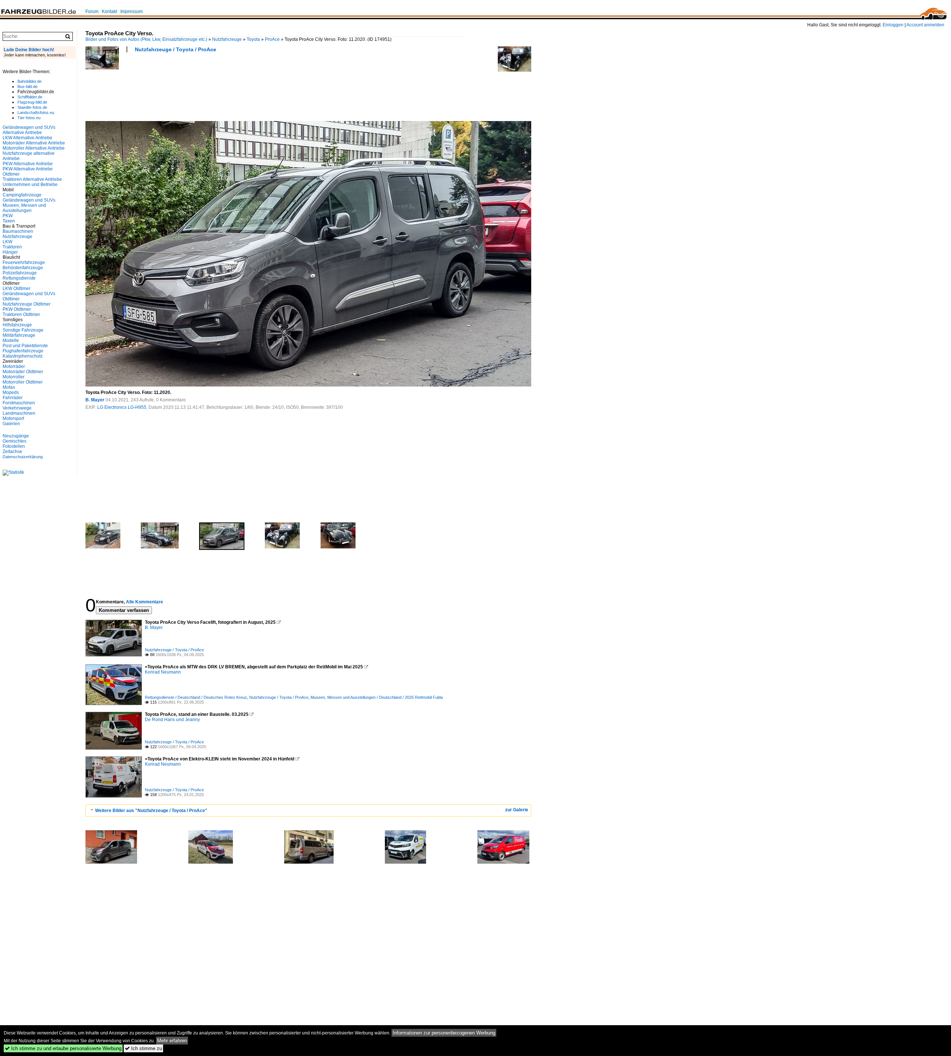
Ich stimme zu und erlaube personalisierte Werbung (63, 1048)
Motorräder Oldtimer (23, 371)
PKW (8, 215)
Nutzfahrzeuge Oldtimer (27, 304)
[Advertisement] (220, 89)
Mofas (9, 387)
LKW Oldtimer (16, 288)
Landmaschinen (19, 413)
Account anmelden (925, 24)
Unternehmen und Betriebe (30, 184)
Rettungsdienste (19, 278)
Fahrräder (13, 397)
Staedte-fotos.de (32, 107)
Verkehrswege (17, 408)
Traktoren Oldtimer (21, 314)
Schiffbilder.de (29, 97)
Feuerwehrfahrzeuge (24, 262)
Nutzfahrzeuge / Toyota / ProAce (175, 49)
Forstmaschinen (19, 402)
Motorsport (13, 418)
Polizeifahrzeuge (20, 273)
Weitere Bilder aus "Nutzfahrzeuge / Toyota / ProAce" (151, 810)
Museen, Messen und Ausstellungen (24, 208)
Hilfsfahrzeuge (17, 324)
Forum (91, 11)
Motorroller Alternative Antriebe (34, 148)
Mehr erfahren (172, 1040)
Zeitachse (12, 451)
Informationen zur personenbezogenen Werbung (444, 1033)
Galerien (11, 423)
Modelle (11, 340)
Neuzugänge (16, 436)
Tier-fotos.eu (28, 117)
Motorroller (14, 376)
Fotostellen (14, 446)
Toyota (253, 39)
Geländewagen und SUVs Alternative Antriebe (29, 130)
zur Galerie (516, 809)
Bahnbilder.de (29, 81)
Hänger (10, 252)
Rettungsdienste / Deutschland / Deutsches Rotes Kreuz (196, 697)
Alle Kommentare (144, 601)
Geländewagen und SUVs (29, 200)
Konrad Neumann (163, 672)
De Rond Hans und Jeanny (172, 719)
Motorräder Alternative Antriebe (34, 143)
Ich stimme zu (143, 1048)
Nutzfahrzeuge (227, 39)
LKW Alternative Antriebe (27, 137)
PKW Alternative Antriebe (28, 163)
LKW (7, 241)
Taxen (9, 221)
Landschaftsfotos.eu (35, 112)
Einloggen (893, 24)
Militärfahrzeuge (19, 335)
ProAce (272, 39)
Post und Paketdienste (25, 345)
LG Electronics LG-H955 (121, 407)
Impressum (131, 11)
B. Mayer (94, 399)
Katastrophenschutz (23, 356)
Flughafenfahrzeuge (23, 350)
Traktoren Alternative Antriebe (32, 179)
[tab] (308, 810)
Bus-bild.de (27, 86)
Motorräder (14, 366)
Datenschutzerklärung (23, 456)
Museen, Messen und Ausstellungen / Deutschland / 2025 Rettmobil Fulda (377, 697)
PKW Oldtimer (17, 309)
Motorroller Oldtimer (23, 382)
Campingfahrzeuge (22, 195)
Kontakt (109, 11)
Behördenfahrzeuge (23, 267)
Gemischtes (14, 441)
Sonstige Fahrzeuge (23, 330)
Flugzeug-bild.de (32, 102)
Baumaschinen (18, 231)
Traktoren (12, 247)
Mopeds (11, 392)
